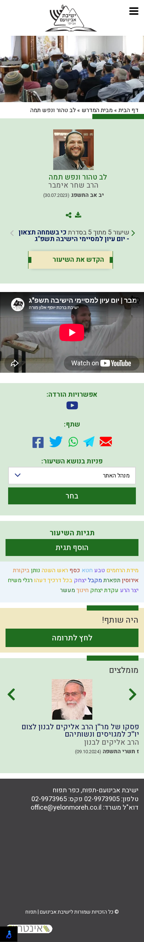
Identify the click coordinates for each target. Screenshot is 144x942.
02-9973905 (102, 799)
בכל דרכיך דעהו (52, 580)
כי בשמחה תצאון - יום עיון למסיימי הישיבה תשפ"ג (73, 235)
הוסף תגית (72, 547)
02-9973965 (49, 799)
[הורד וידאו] (72, 405)
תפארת (111, 580)
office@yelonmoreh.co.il (66, 808)
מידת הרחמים (121, 570)
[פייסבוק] (38, 441)
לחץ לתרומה (72, 638)
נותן (35, 570)
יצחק (79, 580)
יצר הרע (128, 590)
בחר (72, 496)
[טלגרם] (89, 441)
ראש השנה (54, 570)
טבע (99, 570)
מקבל (94, 580)
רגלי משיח (19, 580)
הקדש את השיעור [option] (78, 260)
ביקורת (20, 570)
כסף (74, 570)
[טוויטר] (56, 442)
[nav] (133, 10)
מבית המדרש (97, 110)
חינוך (82, 590)
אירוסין (129, 580)
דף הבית (128, 110)
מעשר (67, 590)
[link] (72, 236)
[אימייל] (106, 441)
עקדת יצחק (104, 590)
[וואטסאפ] (73, 441)
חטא (86, 570)
